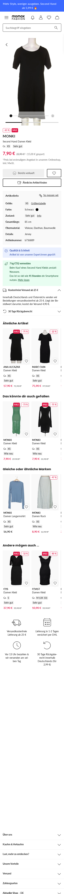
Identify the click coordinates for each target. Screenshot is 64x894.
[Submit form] (56, 27)
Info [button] (39, 215)
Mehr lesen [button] (24, 280)
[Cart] (57, 17)
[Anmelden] (41, 17)
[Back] (7, 45)
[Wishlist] (49, 17)
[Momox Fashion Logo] (18, 17)
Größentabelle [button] (38, 203)
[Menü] (6, 18)
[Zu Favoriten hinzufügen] (54, 173)
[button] (32, 183)
